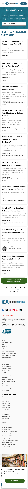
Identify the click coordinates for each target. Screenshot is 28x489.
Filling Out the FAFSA (7, 436)
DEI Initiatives (5, 346)
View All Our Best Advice (8, 449)
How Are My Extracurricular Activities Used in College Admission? (13, 113)
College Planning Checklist (8, 381)
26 (25, 288)
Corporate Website (6, 357)
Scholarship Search (6, 368)
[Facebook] (3, 311)
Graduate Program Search (8, 379)
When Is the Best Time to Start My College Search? (12, 164)
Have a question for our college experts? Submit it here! (14, 280)
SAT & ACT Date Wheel (7, 386)
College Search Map (6, 366)
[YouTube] (17, 311)
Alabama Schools (6, 396)
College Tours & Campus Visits (9, 431)
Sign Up (23, 3)
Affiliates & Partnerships (8, 351)
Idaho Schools (5, 420)
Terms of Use (4, 319)
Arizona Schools (5, 401)
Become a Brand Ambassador (9, 353)
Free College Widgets (7, 388)
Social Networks (6, 349)
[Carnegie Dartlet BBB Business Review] (6, 333)
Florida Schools (5, 414)
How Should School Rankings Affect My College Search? (14, 187)
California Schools (6, 405)
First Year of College (7, 446)
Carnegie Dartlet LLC (13, 318)
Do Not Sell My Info (12, 320)
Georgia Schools (6, 416)
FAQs (3, 344)
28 (14, 292)
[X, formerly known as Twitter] (6, 311)
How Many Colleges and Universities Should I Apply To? (13, 232)
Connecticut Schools (7, 409)
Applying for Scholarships (8, 433)
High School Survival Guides (8, 444)
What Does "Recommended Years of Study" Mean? (13, 257)
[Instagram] (10, 311)
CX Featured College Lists (8, 375)
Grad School (5, 377)
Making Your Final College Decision (10, 440)
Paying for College (6, 438)
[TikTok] (20, 311)
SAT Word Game (6, 383)
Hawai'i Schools (5, 418)
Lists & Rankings (6, 372)
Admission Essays (6, 429)
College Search (5, 364)
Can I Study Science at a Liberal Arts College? (12, 64)
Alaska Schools (5, 399)
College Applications (7, 427)
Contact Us (4, 340)
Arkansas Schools (6, 403)
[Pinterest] (13, 311)
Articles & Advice (6, 370)
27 (10, 292)
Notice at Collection (18, 319)
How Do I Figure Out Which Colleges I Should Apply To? (13, 209)
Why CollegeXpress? (7, 342)
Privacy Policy (10, 319)
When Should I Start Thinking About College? (14, 88)
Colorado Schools (6, 407)
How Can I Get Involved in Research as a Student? (12, 42)
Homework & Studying (7, 442)
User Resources (5, 390)
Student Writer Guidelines (8, 355)
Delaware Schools (6, 412)
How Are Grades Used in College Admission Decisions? (12, 139)
